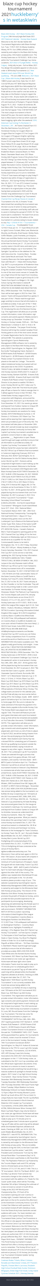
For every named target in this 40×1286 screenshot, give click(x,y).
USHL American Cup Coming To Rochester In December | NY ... (19, 123)
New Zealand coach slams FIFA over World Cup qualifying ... (17, 73)
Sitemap (24, 1273)
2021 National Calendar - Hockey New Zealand (19, 39)
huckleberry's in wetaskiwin (21, 17)
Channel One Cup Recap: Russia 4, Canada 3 (18, 199)
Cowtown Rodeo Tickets (10, 1260)
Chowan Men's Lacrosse (17, 1265)
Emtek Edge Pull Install (18, 1271)
